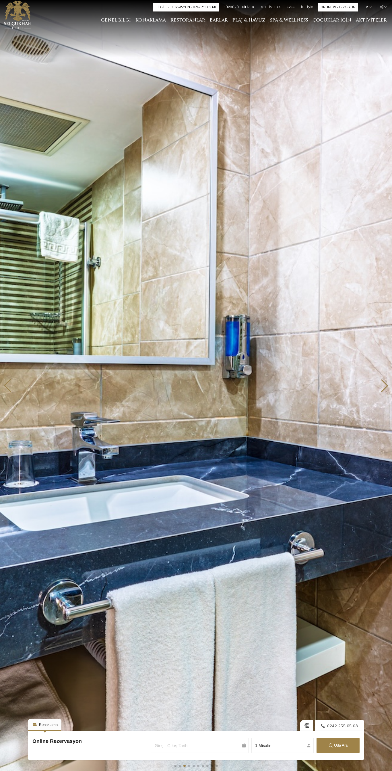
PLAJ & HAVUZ (248, 20)
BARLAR (219, 20)
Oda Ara (341, 745)
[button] (7, 385)
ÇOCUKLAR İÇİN (332, 20)
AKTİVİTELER (371, 20)
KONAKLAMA (150, 20)
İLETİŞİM (307, 7)
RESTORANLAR (187, 20)
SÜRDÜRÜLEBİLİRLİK (239, 7)
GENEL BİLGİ (116, 20)
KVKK (291, 7)
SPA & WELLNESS (289, 20)
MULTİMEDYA (270, 7)
